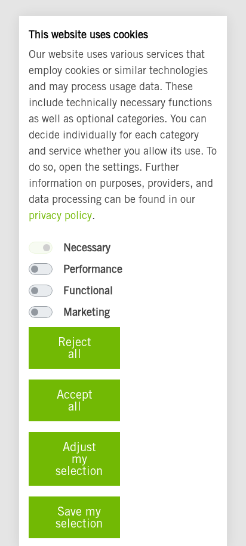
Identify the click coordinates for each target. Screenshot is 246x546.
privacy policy (60, 214)
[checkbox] (41, 247)
